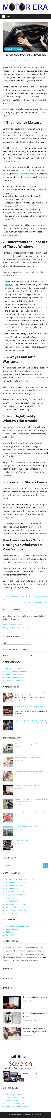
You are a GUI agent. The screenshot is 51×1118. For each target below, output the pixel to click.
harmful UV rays (20, 327)
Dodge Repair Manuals (15, 681)
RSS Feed (9, 932)
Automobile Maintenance (16, 882)
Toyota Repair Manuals (15, 677)
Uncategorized (11, 913)
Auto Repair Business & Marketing (20, 879)
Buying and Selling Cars (15, 895)
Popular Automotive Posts (16, 910)
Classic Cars (10, 898)
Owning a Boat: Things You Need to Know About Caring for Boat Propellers (30, 694)
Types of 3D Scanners (22, 840)
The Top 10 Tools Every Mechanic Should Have (30, 720)
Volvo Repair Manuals (14, 674)
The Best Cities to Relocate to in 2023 (27, 827)
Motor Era (28, 60)
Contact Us (10, 935)
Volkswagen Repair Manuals (17, 1106)
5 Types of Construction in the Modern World (29, 758)
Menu (9, 16)
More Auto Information (15, 904)
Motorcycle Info (12, 907)
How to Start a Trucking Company (33, 602)
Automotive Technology (13, 49)
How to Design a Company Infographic (27, 785)
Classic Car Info (12, 929)
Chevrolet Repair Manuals (16, 1097)
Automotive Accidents (15, 885)
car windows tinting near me (24, 173)
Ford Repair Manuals (14, 668)
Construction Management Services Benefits (29, 771)
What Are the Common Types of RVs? (27, 744)
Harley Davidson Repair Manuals (19, 671)
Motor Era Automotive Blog (17, 926)
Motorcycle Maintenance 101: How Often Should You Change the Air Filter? (31, 800)
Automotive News (13, 888)
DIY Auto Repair (12, 901)
